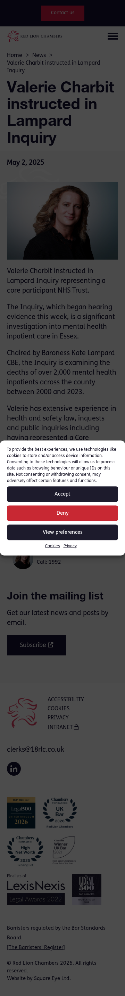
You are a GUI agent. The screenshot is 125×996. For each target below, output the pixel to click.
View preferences (63, 532)
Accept (62, 494)
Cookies (52, 546)
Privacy (70, 546)
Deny (63, 513)
